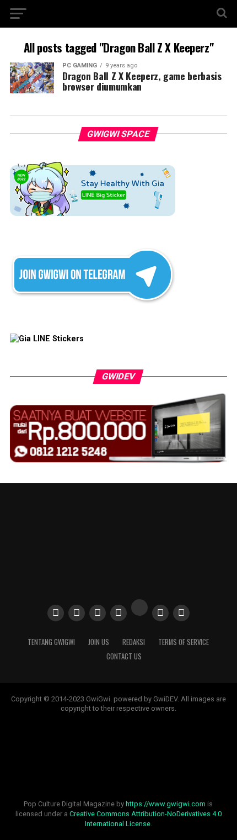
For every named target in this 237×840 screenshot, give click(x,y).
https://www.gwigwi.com (166, 804)
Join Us (98, 642)
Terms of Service (183, 642)
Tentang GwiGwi (51, 642)
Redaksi (133, 642)
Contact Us (124, 656)
